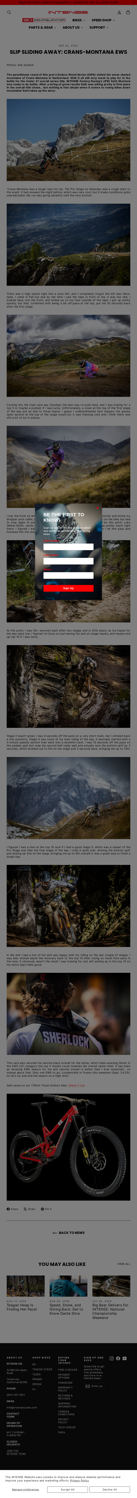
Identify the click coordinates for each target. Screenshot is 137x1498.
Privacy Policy (79, 1480)
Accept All (68, 1489)
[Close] (98, 508)
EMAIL (48, 569)
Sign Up (68, 588)
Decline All (110, 1489)
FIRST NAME (50, 541)
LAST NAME (51, 555)
